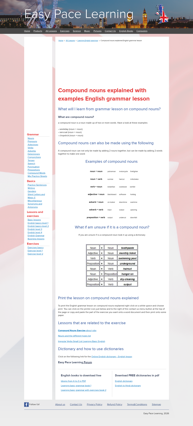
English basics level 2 (38, 226)
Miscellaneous (35, 200)
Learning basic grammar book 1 (76, 385)
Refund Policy (114, 404)
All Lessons (51, 31)
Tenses (31, 160)
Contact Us (110, 31)
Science (77, 31)
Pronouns (32, 141)
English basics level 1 (38, 223)
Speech (31, 163)
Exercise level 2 (35, 254)
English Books (126, 31)
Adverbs (32, 151)
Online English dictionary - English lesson (111, 356)
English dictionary (124, 381)
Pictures (97, 31)
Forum (87, 362)
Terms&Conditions (137, 404)
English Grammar (36, 235)
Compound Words (36, 173)
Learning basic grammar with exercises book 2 (83, 390)
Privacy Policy (94, 404)
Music (87, 31)
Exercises (64, 31)
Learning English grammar (87, 40)
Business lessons (36, 238)
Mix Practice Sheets (37, 176)
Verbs (30, 147)
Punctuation (34, 166)
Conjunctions (34, 157)
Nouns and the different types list (74, 335)
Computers (141, 31)
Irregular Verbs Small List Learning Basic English (81, 341)
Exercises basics (36, 247)
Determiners (34, 154)
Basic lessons (34, 219)
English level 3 (35, 229)
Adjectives (33, 144)
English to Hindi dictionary (128, 385)
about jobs (77, 330)
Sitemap (156, 404)
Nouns (31, 138)
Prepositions (34, 170)
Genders (32, 191)
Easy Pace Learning (79, 14)
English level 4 (35, 232)
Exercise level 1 (35, 250)
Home (27, 31)
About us (60, 404)
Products (37, 31)
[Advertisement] (38, 81)
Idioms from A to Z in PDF (73, 381)
